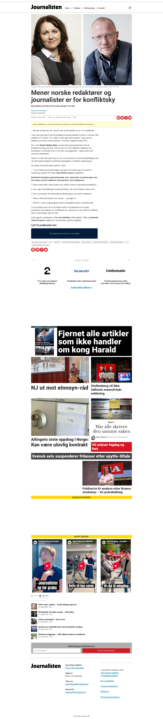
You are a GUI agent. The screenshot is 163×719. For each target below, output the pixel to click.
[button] (33, 260)
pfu (50, 242)
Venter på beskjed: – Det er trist (51, 619)
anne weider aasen (116, 242)
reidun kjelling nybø (39, 242)
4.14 (127, 242)
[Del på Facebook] (118, 118)
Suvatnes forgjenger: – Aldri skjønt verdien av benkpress (61, 634)
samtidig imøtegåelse (100, 242)
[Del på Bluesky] (130, 118)
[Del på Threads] (126, 118)
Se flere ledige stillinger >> (81, 287)
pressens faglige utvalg (41, 245)
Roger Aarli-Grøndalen (74, 668)
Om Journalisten (107, 681)
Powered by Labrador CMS (81, 716)
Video (67, 8)
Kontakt (101, 8)
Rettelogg (105, 691)
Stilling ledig (89, 8)
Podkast (76, 8)
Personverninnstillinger (110, 697)
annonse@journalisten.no (75, 692)
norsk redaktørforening (71, 242)
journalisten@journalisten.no (77, 684)
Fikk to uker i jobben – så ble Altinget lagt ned (57, 605)
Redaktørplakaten (110, 675)
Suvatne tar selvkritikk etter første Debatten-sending (60, 627)
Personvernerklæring (109, 686)
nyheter (57, 242)
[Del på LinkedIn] (122, 118)
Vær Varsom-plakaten (110, 673)
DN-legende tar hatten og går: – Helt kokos (56, 612)
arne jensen (86, 242)
